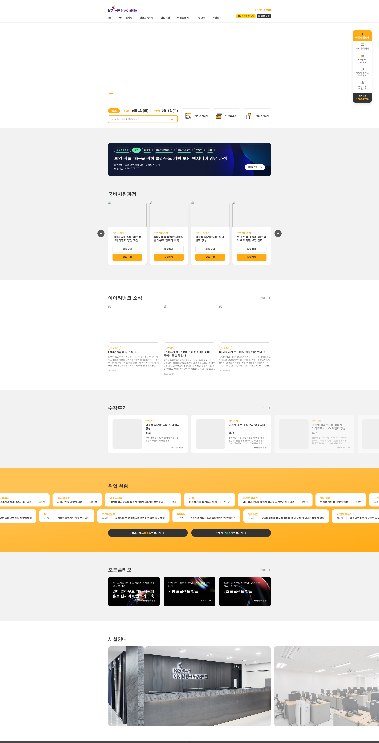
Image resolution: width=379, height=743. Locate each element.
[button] (109, 93)
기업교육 (200, 17)
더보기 (263, 297)
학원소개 (217, 17)
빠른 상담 (265, 16)
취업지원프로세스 (362, 87)
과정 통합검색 (362, 48)
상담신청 (127, 257)
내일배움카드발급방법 (362, 74)
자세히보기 (253, 167)
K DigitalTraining (362, 60)
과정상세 (127, 249)
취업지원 (165, 17)
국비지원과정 (125, 17)
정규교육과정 (147, 17)
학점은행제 (183, 17)
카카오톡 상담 (248, 16)
